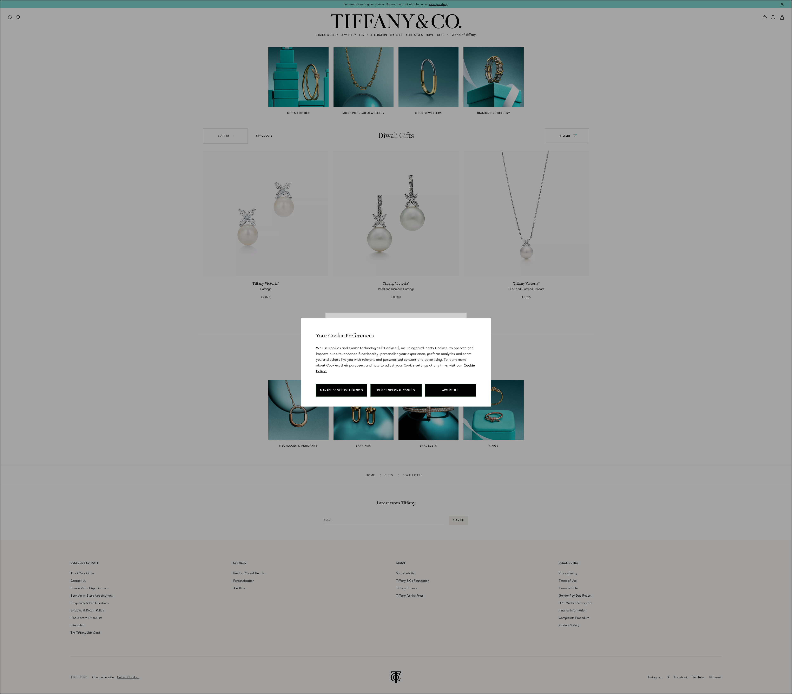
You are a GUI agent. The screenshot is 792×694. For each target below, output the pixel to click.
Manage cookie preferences (341, 390)
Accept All (450, 390)
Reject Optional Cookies (396, 390)
